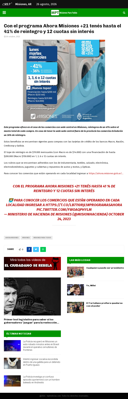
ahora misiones (11, 238)
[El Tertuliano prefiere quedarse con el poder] (75, 307)
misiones (26, 238)
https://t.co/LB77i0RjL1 (66, 205)
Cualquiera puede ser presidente (105, 268)
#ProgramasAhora (104, 205)
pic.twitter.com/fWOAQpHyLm (64, 209)
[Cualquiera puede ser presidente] (75, 272)
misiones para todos (42, 238)
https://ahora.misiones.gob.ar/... (106, 173)
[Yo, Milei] (75, 289)
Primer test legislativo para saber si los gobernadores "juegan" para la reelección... (31, 321)
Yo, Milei (91, 285)
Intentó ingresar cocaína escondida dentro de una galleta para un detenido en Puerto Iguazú (41, 362)
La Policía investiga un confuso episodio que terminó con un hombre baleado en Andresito (41, 379)
